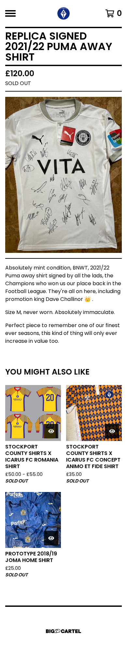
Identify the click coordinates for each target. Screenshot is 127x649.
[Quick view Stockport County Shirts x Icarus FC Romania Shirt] (51, 431)
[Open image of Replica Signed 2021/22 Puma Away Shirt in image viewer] (63, 175)
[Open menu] (10, 13)
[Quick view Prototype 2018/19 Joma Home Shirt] (51, 538)
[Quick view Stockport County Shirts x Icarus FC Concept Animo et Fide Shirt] (112, 431)
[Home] (63, 13)
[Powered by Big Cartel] (63, 631)
